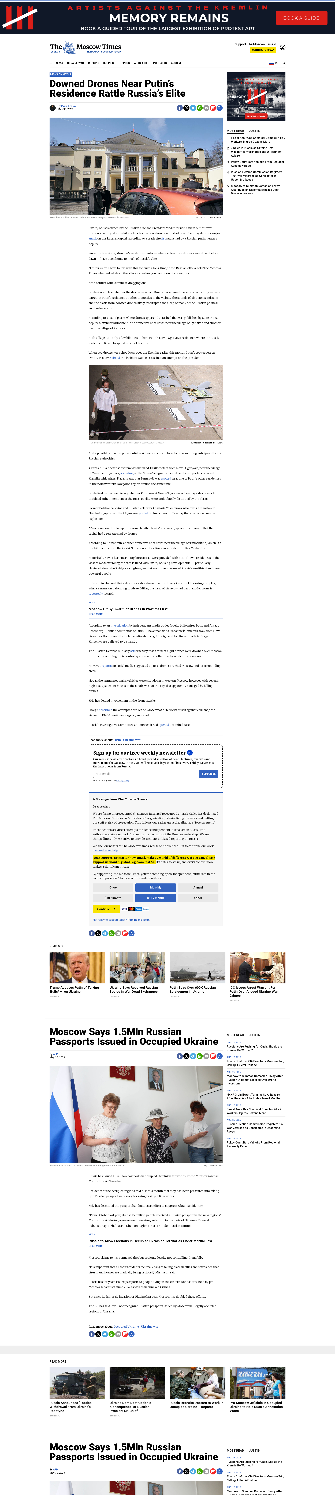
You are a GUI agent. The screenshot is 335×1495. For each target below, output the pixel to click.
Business (109, 63)
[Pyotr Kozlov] (53, 108)
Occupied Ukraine (126, 1326)
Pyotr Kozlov (68, 106)
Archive (176, 63)
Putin (117, 740)
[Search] (284, 63)
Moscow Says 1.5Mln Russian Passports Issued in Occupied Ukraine (134, 1036)
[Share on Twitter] (186, 108)
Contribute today (263, 50)
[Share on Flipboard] (213, 108)
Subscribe (209, 773)
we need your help (105, 850)
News (59, 63)
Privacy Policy (122, 780)
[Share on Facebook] (180, 108)
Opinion (125, 63)
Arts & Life (141, 63)
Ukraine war (132, 740)
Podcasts (160, 63)
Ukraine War (75, 63)
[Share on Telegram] (193, 108)
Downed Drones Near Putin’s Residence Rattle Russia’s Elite (117, 88)
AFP (55, 1054)
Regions (93, 63)
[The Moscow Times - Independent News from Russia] (85, 48)
